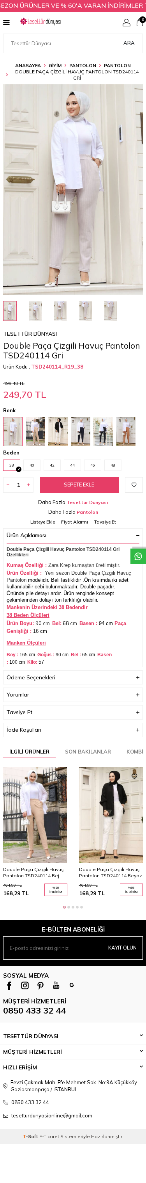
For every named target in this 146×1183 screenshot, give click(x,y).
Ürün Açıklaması (26, 535)
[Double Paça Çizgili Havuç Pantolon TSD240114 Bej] (35, 815)
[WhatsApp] (71, 985)
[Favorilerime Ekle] (59, 776)
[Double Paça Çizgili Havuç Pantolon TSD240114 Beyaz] (111, 815)
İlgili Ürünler (29, 751)
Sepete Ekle (79, 484)
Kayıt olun (122, 947)
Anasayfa (28, 65)
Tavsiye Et (105, 522)
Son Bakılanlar (88, 751)
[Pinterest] (40, 985)
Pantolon (117, 65)
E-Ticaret (49, 1136)
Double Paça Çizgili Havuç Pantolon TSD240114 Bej (33, 872)
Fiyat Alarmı (74, 522)
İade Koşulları (24, 729)
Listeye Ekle (42, 522)
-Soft (31, 1136)
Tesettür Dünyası (30, 333)
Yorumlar (18, 694)
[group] (73, 189)
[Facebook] (9, 985)
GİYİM (55, 65)
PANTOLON (82, 65)
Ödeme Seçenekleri (31, 677)
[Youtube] (56, 985)
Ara (129, 43)
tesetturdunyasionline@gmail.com (51, 1115)
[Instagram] (25, 985)
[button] (64, 907)
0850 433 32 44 (34, 1010)
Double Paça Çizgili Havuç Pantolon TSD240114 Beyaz (110, 872)
